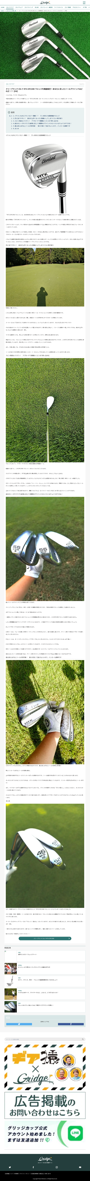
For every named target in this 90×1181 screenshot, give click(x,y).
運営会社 (41, 1173)
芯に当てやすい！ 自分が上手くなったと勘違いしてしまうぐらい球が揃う (38, 118)
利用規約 (16, 1173)
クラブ (8, 1017)
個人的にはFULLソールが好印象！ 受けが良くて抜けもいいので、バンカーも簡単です (42, 126)
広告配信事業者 (34, 1173)
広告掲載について (9, 1173)
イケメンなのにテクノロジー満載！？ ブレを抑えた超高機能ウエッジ (37, 116)
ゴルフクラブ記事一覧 (11, 10)
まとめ (17, 128)
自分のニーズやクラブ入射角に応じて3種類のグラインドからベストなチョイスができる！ (43, 123)
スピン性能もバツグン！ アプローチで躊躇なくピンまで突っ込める (36, 121)
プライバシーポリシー (25, 1173)
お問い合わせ (48, 1173)
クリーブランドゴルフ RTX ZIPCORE (44, 938)
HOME (2, 10)
